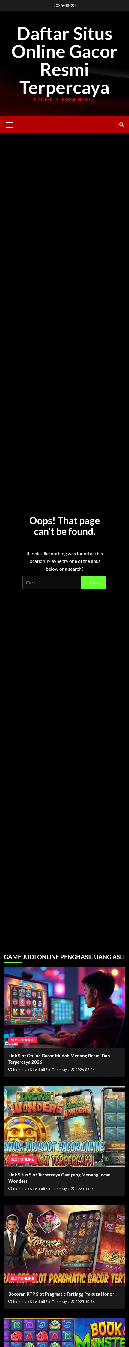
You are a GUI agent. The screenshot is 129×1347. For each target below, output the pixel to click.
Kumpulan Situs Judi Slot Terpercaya (41, 1069)
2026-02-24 (85, 1069)
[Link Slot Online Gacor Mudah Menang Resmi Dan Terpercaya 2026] (64, 1007)
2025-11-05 (85, 1188)
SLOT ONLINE (22, 1040)
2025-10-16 (85, 1301)
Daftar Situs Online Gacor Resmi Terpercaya (64, 60)
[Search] (121, 124)
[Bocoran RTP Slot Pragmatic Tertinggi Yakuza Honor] (64, 1245)
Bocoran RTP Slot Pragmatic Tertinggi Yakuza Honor (61, 1294)
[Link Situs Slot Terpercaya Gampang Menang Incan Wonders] (64, 1126)
